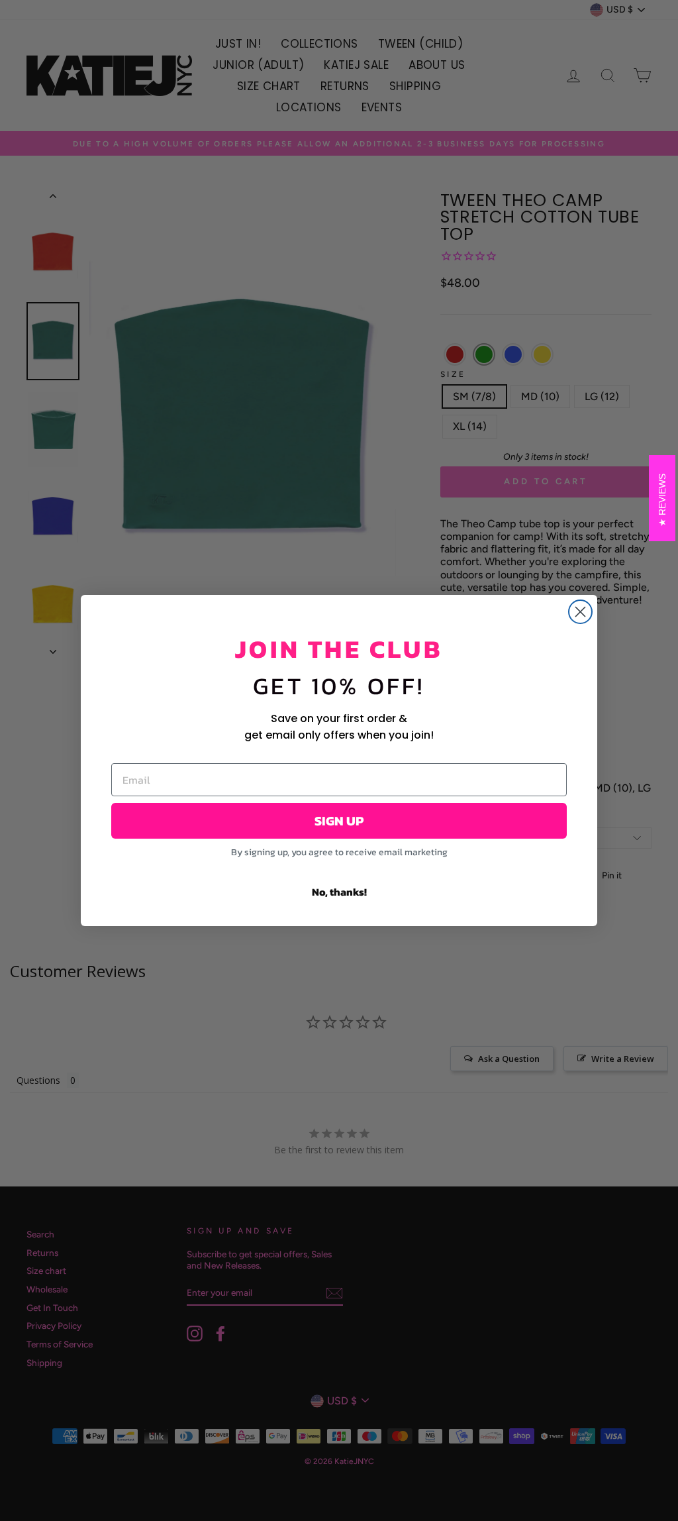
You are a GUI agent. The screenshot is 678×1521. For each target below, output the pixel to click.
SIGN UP (339, 821)
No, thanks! (339, 892)
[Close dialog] (580, 611)
